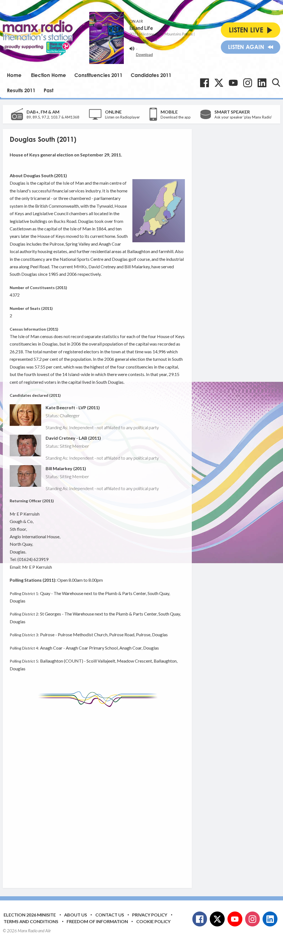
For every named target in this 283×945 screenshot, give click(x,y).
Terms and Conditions (31, 921)
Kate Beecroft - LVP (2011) (73, 407)
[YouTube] (233, 82)
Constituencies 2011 (98, 75)
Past (48, 90)
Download (144, 54)
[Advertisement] (113, 793)
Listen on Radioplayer (122, 117)
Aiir (48, 930)
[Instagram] (247, 82)
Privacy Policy (149, 914)
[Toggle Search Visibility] (276, 82)
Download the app (176, 117)
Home (14, 75)
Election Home (48, 75)
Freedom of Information (97, 921)
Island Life (141, 28)
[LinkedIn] (262, 82)
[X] (218, 82)
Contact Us (109, 914)
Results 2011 (21, 90)
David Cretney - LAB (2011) (73, 438)
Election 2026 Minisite (30, 914)
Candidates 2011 (151, 75)
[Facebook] (204, 82)
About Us (75, 914)
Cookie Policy (153, 921)
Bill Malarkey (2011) (66, 468)
